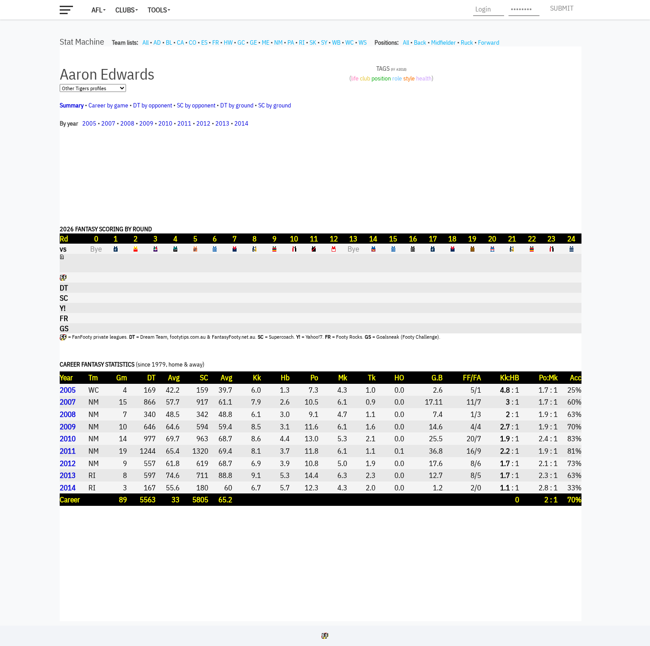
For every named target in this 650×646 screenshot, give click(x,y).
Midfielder (443, 42)
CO (192, 42)
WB (336, 42)
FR (215, 42)
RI (302, 42)
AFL (97, 9)
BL (169, 42)
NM (278, 42)
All (145, 42)
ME (265, 42)
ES (204, 42)
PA (290, 42)
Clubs (124, 9)
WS (363, 42)
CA (180, 42)
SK (313, 42)
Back (420, 42)
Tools (157, 9)
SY (324, 42)
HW (228, 42)
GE (253, 42)
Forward (488, 42)
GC (241, 42)
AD (157, 42)
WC (349, 42)
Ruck (467, 42)
